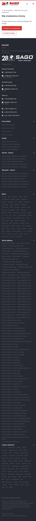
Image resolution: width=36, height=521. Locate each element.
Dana (26, 455)
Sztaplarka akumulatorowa (10, 259)
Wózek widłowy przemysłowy (11, 360)
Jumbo (15, 215)
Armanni (15, 196)
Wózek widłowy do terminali (10, 357)
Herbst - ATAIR (6, 212)
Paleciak (4, 246)
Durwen (23, 207)
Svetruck (29, 231)
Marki (4, 194)
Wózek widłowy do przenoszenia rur (13, 339)
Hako (17, 210)
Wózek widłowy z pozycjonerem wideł (13, 405)
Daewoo (23, 204)
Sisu (21, 479)
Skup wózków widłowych (9, 141)
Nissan (18, 226)
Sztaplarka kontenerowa (25, 267)
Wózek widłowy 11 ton (24, 280)
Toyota (15, 234)
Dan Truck (5, 207)
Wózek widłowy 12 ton (9, 283)
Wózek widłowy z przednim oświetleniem (14, 410)
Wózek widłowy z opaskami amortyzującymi (15, 394)
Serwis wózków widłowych (10, 149)
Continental (24, 453)
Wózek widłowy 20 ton (9, 293)
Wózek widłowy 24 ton (9, 296)
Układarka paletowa (23, 272)
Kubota (4, 471)
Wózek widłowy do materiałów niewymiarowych (16, 333)
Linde (27, 218)
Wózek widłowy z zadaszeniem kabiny (13, 434)
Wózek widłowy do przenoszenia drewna (14, 336)
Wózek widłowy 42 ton (24, 309)
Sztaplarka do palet (22, 264)
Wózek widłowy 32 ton (9, 304)
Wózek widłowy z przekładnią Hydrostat (14, 413)
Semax (30, 228)
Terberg (8, 234)
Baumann (24, 199)
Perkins (25, 476)
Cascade (27, 202)
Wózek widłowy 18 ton (24, 288)
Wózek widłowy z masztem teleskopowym (15, 378)
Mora (27, 223)
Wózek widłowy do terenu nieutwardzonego (15, 349)
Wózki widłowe (7, 240)
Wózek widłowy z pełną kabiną (11, 402)
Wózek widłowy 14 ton (9, 285)
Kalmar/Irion (10, 469)
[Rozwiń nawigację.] (33, 4)
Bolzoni (4, 202)
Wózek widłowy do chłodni (10, 325)
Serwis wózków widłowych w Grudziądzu (14, 167)
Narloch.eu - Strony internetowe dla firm (14, 515)
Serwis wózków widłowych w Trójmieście (14, 156)
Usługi (4, 138)
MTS (9, 476)
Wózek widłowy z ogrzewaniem (11, 392)
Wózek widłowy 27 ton (24, 299)
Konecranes (16, 218)
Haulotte (23, 210)
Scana (13, 228)
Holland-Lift (16, 212)
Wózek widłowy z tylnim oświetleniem (13, 424)
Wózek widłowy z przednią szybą (12, 408)
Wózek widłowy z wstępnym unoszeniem (14, 432)
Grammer (24, 458)
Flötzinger (12, 210)
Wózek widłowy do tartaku (10, 346)
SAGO (8, 228)
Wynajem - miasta (8, 170)
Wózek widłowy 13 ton (24, 283)
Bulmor (21, 202)
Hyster (29, 212)
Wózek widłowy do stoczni (10, 344)
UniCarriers (18, 236)
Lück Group (5, 220)
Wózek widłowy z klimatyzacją (11, 373)
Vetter (21, 234)
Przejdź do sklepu (9, 33)
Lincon (15, 471)
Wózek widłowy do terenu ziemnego (13, 354)
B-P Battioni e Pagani (8, 199)
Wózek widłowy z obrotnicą (10, 389)
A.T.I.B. (4, 447)
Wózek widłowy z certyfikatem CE (12, 365)
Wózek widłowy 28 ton (9, 301)
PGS (30, 476)
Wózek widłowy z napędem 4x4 (12, 384)
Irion (29, 463)
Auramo (25, 196)
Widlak (4, 275)
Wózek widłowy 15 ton (24, 285)
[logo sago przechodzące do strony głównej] (11, 3)
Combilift (17, 204)
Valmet (16, 484)
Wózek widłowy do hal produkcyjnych (13, 328)
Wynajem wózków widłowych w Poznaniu (14, 186)
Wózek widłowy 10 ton (9, 280)
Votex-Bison (5, 236)
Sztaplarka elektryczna (9, 267)
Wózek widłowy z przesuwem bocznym (14, 416)
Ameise (4, 196)
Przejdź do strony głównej (11, 28)
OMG (19, 476)
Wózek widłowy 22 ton (24, 293)
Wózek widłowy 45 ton (9, 312)
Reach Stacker (6, 256)
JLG (10, 215)
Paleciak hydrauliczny (22, 248)
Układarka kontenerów (9, 272)
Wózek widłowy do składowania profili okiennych (17, 341)
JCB (6, 215)
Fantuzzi (4, 210)
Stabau (8, 231)
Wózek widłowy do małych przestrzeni (13, 331)
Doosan (17, 207)
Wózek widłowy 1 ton (23, 277)
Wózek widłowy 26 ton (9, 299)
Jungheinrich (22, 215)
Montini (22, 223)
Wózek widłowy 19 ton (9, 291)
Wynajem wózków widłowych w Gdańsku (14, 176)
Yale (12, 236)
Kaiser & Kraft (25, 466)
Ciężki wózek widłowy (8, 243)
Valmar (11, 487)
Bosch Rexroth (13, 450)
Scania (18, 228)
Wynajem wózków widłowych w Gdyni (13, 178)
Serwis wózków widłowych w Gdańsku (13, 159)
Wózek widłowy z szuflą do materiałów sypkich (16, 418)
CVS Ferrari (12, 455)
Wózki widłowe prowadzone (10, 441)
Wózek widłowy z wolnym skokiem (12, 429)
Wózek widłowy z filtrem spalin (11, 370)
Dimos (11, 207)
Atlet (20, 196)
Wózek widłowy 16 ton (9, 288)
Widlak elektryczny (13, 275)
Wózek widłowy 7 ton (23, 315)
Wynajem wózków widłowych (11, 147)
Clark (11, 204)
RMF (3, 228)
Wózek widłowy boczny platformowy (13, 323)
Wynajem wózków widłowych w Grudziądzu (15, 184)
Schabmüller (15, 479)
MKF (10, 223)
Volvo (26, 234)
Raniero (28, 226)
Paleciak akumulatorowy (15, 246)
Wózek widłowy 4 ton (23, 307)
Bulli (20, 450)
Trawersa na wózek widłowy (10, 269)
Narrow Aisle (6, 226)
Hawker (4, 461)
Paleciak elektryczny (8, 248)
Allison (19, 447)
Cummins (4, 455)
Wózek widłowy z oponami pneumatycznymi (15, 397)
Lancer (10, 471)
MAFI (11, 220)
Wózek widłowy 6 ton (8, 315)
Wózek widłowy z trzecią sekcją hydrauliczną (16, 421)
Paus (23, 226)
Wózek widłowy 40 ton (9, 309)
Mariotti (4, 474)
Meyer (23, 220)
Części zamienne (8, 445)
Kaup (3, 218)
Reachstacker (16, 256)
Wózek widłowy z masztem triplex (12, 381)
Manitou (17, 220)
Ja (2, 215)
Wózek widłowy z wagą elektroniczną (13, 426)
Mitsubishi (5, 223)
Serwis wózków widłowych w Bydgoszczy (15, 164)
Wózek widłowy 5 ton (24, 312)
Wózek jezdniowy (25, 275)
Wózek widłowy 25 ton (24, 296)
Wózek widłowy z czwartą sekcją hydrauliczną (16, 368)
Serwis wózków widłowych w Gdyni (13, 161)
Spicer (16, 482)
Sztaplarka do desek (8, 264)
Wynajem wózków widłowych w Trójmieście (15, 173)
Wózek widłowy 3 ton (23, 301)
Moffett (16, 223)
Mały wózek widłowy (23, 243)
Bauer (18, 199)
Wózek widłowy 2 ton (23, 291)
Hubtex (23, 212)
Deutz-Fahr (5, 458)
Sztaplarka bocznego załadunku (12, 261)
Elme (28, 207)
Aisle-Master (11, 447)
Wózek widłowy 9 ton (23, 317)
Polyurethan (5, 253)
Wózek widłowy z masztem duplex (12, 376)
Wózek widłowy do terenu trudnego (13, 352)
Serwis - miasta (7, 153)
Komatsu (9, 218)
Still (24, 231)
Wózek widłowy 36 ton (9, 307)
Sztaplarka (25, 256)
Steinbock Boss (17, 231)
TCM (3, 234)
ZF (6, 487)
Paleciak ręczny (7, 251)
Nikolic (13, 226)
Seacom (24, 228)
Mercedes (11, 474)
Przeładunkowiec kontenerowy (20, 253)
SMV (3, 231)
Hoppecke (5, 463)
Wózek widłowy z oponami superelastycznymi (16, 400)
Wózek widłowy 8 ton (8, 317)
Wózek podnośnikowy (8, 277)
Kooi (23, 218)
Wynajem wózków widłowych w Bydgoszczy (15, 181)
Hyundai (24, 463)
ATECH (24, 447)
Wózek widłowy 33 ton (24, 304)
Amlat (9, 196)
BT (16, 202)
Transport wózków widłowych (11, 144)
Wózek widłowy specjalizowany (11, 362)
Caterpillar (5, 204)
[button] (27, 4)
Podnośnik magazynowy (20, 251)
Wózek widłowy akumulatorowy (11, 320)
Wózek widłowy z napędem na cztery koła (15, 386)
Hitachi (20, 461)
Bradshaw (11, 202)
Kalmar (30, 215)
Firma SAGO (6, 121)
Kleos (17, 469)
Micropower (19, 474)
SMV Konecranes (7, 482)
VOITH (22, 484)
